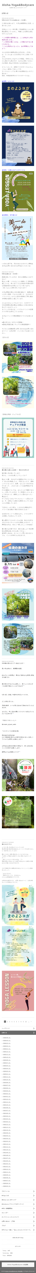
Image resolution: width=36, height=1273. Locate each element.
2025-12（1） (7, 1051)
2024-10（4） (7, 1079)
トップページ (6, 1028)
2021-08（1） (7, 1155)
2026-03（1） (7, 1043)
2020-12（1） (7, 1169)
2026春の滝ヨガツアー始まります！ (13, 663)
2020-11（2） (7, 1172)
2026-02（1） (7, 1046)
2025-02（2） (7, 1071)
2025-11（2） (7, 1054)
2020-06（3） (7, 1183)
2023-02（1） (7, 1121)
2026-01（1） (7, 1049)
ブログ (4, 1225)
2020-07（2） (7, 1180)
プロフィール (6, 1191)
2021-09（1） (7, 1152)
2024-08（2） (7, 1082)
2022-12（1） (7, 1124)
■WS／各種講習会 (7, 1208)
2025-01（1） (7, 1074)
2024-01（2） (7, 1096)
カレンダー (5, 1212)
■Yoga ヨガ (5, 1195)
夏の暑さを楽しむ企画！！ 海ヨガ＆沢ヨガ (15, 470)
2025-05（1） (7, 1065)
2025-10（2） (7, 1057)
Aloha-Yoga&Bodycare (18, 4)
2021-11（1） (7, 1147)
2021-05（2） (7, 1161)
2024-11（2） (7, 1077)
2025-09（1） (7, 1060)
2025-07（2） (7, 1063)
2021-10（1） (7, 1149)
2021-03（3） (7, 1163)
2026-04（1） (7, 1040)
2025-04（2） (7, 1068)
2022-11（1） (7, 1127)
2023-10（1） (7, 1105)
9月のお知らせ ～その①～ (10, 274)
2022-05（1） (7, 1135)
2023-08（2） (7, 1107)
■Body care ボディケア (9, 1200)
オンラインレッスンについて (10, 1217)
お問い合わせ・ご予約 (8, 1221)
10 (26, 1021)
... (28, 1021)
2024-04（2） (7, 1091)
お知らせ (4, 1032)
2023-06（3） (7, 1113)
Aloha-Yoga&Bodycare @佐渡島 (14, 1271)
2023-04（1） (7, 1116)
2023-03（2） (7, 1119)
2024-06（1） (7, 1088)
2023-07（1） (7, 1110)
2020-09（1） (7, 1175)
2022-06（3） (7, 1133)
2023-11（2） (7, 1102)
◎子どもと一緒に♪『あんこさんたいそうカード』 (16, 1230)
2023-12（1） (7, 1099)
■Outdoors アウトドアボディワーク (13, 1204)
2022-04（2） (7, 1138)
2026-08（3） (7, 1037)
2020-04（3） (7, 1186)
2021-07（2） (7, 1158)
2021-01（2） (7, 1166)
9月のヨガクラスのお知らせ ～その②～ (14, 20)
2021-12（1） (7, 1144)
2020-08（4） (7, 1177)
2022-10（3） (7, 1130)
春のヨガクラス (7, 844)
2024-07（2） (7, 1085)
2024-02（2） (7, 1093)
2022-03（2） (7, 1141)
